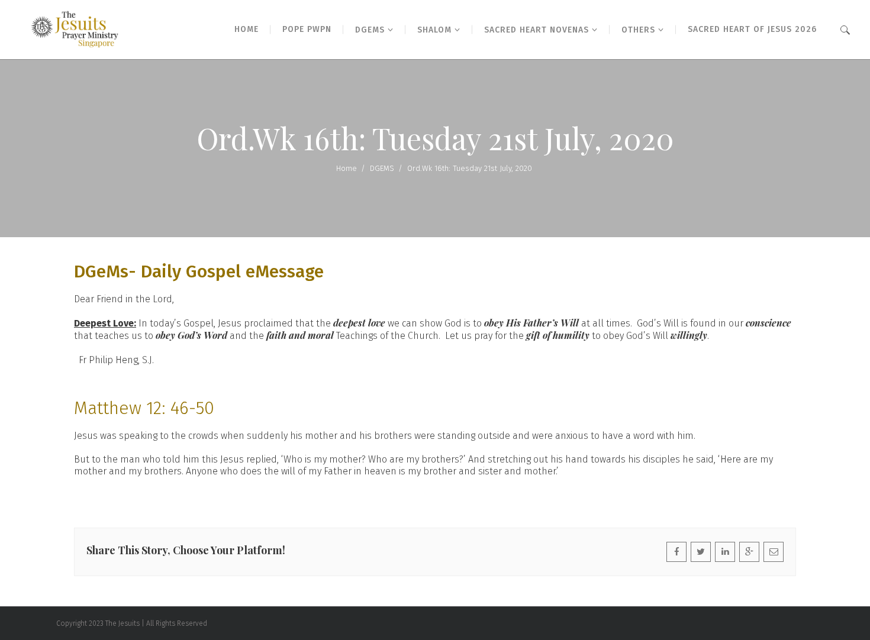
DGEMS (382, 168)
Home (346, 168)
